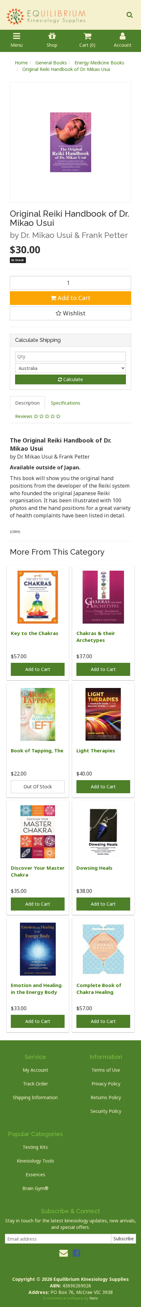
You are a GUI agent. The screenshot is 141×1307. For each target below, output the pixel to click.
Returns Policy (106, 1097)
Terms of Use (105, 1070)
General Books (51, 62)
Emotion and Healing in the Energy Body (36, 988)
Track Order (35, 1084)
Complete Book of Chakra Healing (98, 988)
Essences (35, 1174)
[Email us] (63, 1253)
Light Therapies (95, 750)
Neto (94, 1298)
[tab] (28, 403)
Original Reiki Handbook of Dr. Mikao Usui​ (66, 69)
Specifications (65, 403)
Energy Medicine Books (99, 62)
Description (27, 403)
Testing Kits (35, 1147)
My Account (35, 1070)
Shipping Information (35, 1097)
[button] (70, 313)
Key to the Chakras (34, 633)
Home (21, 62)
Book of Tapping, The (37, 750)
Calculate (72, 379)
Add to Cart (73, 298)
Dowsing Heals (94, 867)
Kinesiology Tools (35, 1161)
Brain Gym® (35, 1188)
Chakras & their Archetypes (95, 636)
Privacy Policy (105, 1084)
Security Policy (106, 1111)
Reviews (24, 416)
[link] (76, 1253)
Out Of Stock (38, 786)
